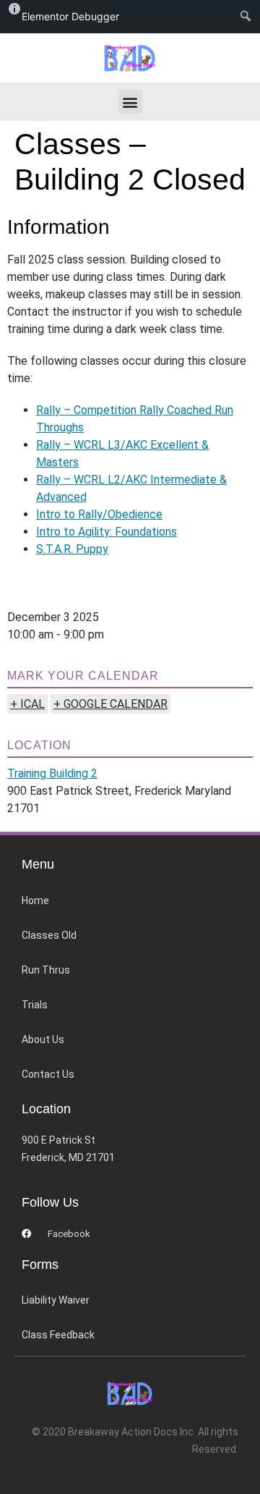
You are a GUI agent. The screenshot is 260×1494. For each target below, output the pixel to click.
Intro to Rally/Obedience (99, 514)
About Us (43, 1039)
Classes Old (49, 935)
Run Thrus (46, 970)
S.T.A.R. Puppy (72, 549)
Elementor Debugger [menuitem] (70, 16)
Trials (35, 1004)
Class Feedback (58, 1335)
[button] (130, 102)
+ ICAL (27, 704)
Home (35, 900)
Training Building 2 (52, 773)
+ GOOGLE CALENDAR (110, 704)
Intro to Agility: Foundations (106, 532)
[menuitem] (249, 16)
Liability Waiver (56, 1300)
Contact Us (48, 1074)
